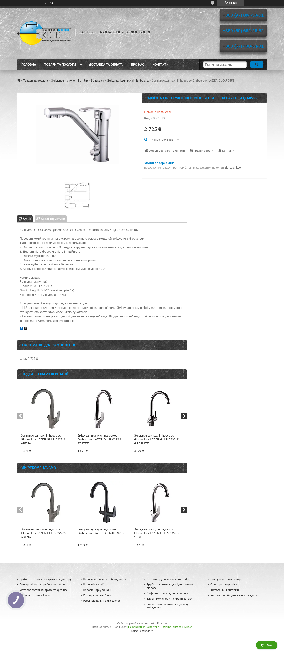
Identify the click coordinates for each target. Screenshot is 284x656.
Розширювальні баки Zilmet (101, 600)
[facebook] (21, 329)
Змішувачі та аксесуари (226, 579)
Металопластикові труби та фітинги (43, 590)
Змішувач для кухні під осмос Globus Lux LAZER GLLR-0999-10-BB (101, 533)
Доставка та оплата (106, 64)
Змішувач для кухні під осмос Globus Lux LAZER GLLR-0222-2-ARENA (43, 439)
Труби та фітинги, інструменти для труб (46, 579)
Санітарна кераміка (223, 584)
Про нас (137, 64)
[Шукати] (256, 64)
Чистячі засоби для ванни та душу (233, 595)
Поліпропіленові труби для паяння (43, 584)
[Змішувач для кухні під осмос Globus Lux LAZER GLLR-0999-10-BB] (101, 502)
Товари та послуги (60, 64)
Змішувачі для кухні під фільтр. (128, 80)
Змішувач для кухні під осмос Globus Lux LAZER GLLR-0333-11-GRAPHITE (157, 439)
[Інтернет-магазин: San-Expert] (44, 32)
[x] (25, 329)
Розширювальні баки (97, 595)
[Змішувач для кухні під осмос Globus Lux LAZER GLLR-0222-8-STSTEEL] (101, 408)
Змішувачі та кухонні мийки (69, 80)
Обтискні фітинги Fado (34, 595)
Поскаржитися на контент (143, 627)
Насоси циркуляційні (97, 590)
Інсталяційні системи (224, 590)
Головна (28, 64)
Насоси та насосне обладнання (104, 579)
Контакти (160, 64)
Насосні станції (93, 584)
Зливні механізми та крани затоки (169, 598)
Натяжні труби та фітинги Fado (168, 579)
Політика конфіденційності (177, 627)
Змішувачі (97, 80)
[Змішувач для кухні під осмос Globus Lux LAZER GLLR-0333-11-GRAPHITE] (158, 408)
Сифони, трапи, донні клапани (167, 593)
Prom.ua (162, 623)
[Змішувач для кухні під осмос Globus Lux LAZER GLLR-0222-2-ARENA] (45, 408)
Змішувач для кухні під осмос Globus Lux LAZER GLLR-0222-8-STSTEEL (100, 439)
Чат (269, 645)
